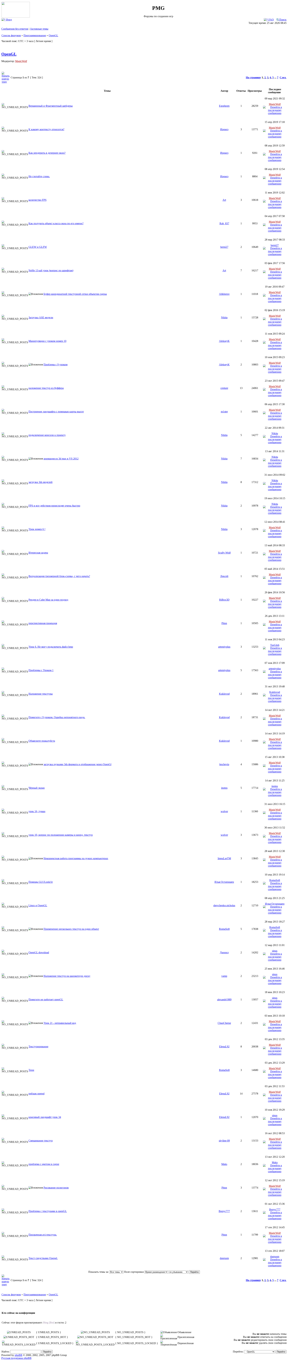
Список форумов (11, 35)
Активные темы (39, 28)
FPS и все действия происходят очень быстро (54, 505)
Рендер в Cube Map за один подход (48, 599)
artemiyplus (224, 646)
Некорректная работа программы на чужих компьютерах (76, 858)
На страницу (253, 77)
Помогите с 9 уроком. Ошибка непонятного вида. (56, 717)
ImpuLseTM (224, 858)
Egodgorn (224, 105)
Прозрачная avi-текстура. (42, 1234)
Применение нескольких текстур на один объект (71, 929)
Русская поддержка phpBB (16, 1358)
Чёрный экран (36, 787)
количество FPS (37, 199)
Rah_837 (224, 223)
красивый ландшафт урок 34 (44, 1117)
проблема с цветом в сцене (43, 1164)
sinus (274, 950)
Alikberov (224, 294)
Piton (224, 623)
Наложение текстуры (40, 693)
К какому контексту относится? (46, 129)
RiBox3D (224, 599)
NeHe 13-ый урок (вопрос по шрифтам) (50, 270)
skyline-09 (224, 1140)
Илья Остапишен (224, 881)
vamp (224, 976)
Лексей (224, 576)
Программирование (35, 35)
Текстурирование (38, 1046)
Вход (9, 19)
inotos (224, 787)
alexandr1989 (224, 999)
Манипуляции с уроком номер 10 (47, 341)
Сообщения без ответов (14, 28)
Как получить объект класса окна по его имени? (56, 223)
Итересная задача (38, 552)
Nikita (224, 317)
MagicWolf (21, 61)
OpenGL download (38, 952)
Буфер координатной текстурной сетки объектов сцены (75, 294)
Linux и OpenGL (37, 905)
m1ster (224, 411)
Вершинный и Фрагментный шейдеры (50, 105)
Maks (224, 1164)
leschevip (224, 764)
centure (224, 388)
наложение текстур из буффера (46, 388)
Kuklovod (224, 693)
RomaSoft (274, 880)
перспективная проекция (42, 623)
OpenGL (53, 35)
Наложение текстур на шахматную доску (67, 976)
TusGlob (274, 645)
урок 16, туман (36, 811)
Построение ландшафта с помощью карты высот (56, 411)
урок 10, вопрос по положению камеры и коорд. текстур (60, 834)
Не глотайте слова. (39, 176)
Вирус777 (224, 1211)
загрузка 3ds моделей (40, 482)
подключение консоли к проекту (47, 435)
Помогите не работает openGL (45, 999)
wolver (224, 811)
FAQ (271, 19)
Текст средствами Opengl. (43, 1258)
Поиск (282, 19)
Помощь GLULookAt (40, 881)
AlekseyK (224, 341)
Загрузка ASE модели (40, 317)
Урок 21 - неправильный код (60, 1023)
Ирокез (224, 129)
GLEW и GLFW (37, 247)
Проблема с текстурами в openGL (47, 1211)
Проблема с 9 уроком (56, 364)
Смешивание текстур (40, 1140)
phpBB (18, 1355)
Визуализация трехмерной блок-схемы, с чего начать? (59, 576)
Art (224, 199)
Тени (31, 1070)
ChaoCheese (224, 1023)
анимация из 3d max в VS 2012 (61, 458)
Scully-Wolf (224, 552)
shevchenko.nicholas (224, 905)
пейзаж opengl (36, 1093)
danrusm (224, 1258)
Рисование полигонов (56, 1187)
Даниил (224, 952)
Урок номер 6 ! (36, 529)
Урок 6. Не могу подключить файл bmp (50, 646)
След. (283, 77)
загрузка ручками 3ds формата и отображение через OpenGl (77, 764)
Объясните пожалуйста (41, 740)
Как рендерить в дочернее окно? (47, 152)
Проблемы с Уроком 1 (41, 670)
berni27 (224, 247)
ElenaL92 (224, 1046)
